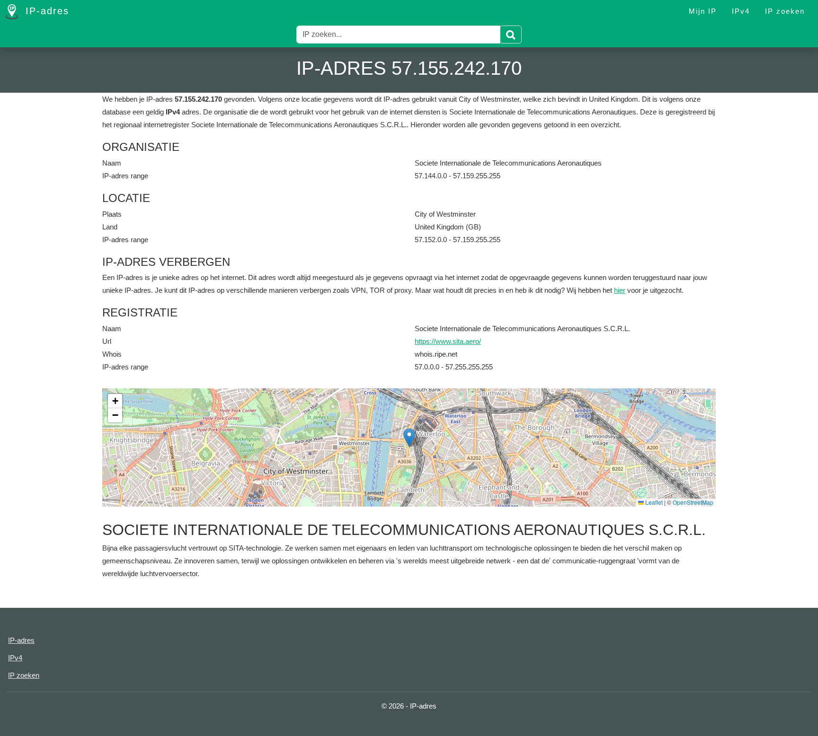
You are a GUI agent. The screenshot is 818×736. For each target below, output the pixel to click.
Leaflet (653, 502)
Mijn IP (703, 11)
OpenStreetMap (693, 502)
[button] (409, 437)
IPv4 (741, 11)
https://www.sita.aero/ (448, 341)
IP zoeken (785, 11)
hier (619, 290)
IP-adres (45, 11)
